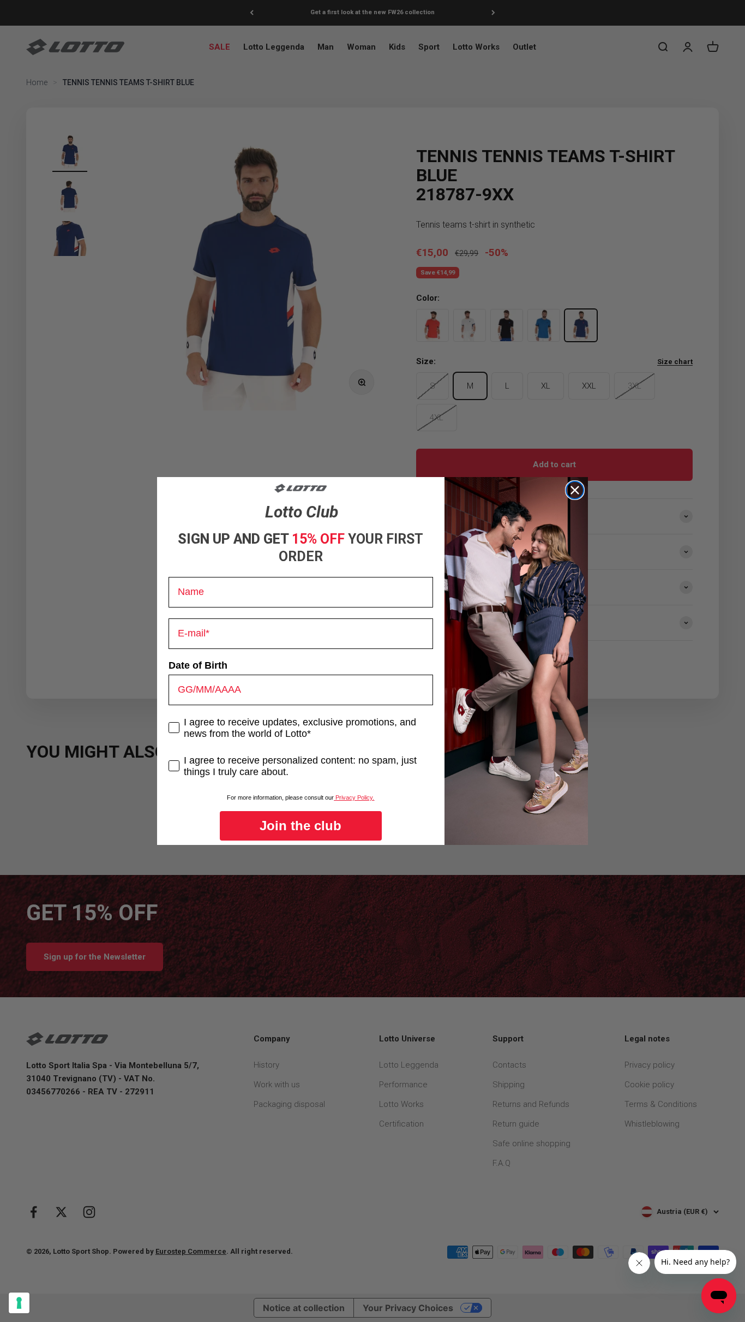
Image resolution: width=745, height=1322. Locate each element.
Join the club (300, 825)
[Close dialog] (575, 490)
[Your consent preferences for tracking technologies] (19, 1303)
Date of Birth (198, 665)
